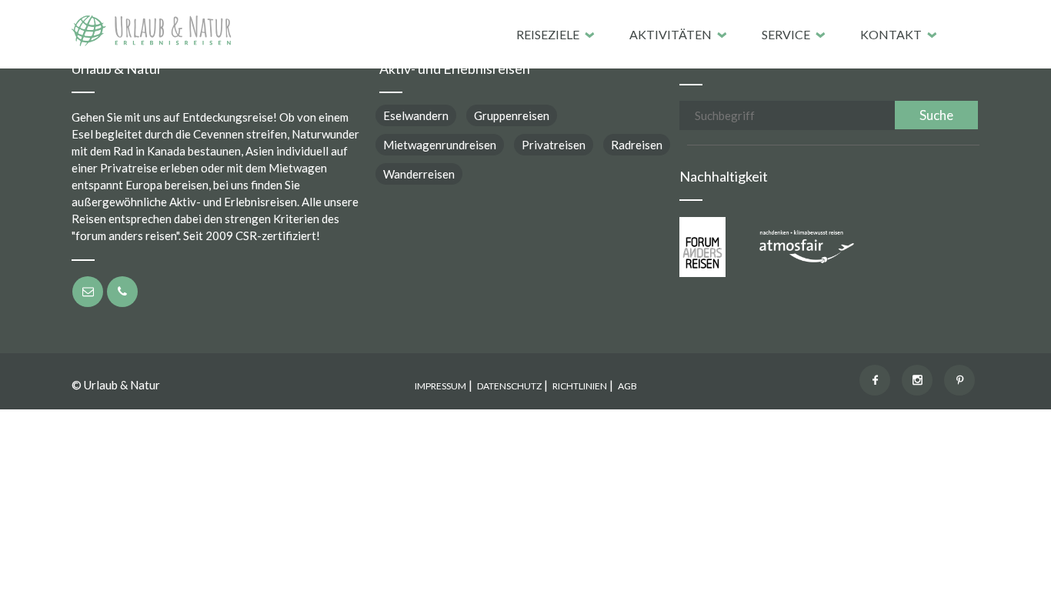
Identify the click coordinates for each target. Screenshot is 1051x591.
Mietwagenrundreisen (439, 145)
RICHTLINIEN (579, 386)
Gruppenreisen (511, 115)
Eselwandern (416, 115)
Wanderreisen (419, 174)
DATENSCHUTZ (509, 386)
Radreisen (636, 145)
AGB (627, 386)
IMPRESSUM (440, 386)
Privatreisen (554, 145)
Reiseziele (547, 34)
